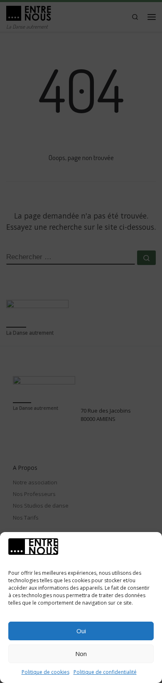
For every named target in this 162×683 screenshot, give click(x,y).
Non (81, 653)
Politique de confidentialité (105, 672)
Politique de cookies (45, 672)
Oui (81, 631)
